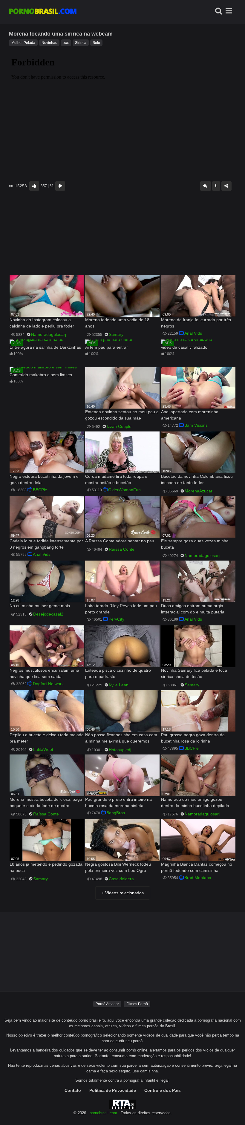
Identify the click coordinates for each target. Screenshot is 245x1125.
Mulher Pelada (23, 43)
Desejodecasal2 (48, 614)
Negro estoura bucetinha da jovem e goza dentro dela (44, 479)
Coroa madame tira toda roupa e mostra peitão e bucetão (116, 479)
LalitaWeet (43, 749)
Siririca (80, 43)
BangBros (115, 812)
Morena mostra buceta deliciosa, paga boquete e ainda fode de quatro (46, 802)
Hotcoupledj (120, 749)
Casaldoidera (121, 878)
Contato (73, 1090)
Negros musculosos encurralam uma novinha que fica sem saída (44, 673)
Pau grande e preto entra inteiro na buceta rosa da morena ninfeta (118, 802)
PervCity (116, 619)
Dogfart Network (48, 683)
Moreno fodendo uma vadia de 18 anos (117, 322)
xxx (66, 43)
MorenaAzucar (198, 491)
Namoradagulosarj (48, 334)
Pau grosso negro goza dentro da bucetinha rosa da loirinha (193, 737)
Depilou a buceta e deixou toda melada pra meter (47, 737)
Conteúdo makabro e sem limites (41, 374)
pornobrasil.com (103, 1113)
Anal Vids (193, 333)
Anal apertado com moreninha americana (189, 414)
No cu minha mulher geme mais (40, 605)
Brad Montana (197, 877)
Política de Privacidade (112, 1090)
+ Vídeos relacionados (123, 892)
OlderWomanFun (124, 489)
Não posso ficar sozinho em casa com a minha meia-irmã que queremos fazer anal (121, 738)
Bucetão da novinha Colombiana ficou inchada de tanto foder (197, 479)
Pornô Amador (107, 1004)
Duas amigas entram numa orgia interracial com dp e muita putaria (192, 608)
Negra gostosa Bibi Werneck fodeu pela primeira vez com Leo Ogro (118, 867)
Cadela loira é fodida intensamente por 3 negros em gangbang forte (46, 544)
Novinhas (49, 43)
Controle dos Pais (162, 1090)
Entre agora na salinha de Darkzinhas (45, 347)
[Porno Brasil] (42, 12)
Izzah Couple (119, 426)
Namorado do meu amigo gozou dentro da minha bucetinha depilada (195, 802)
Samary (116, 334)
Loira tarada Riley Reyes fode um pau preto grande (121, 608)
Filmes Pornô (137, 1004)
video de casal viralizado (184, 347)
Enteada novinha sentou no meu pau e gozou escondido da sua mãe (122, 414)
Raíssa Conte (121, 549)
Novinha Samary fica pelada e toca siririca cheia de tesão (194, 673)
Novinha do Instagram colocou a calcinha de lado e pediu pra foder (42, 322)
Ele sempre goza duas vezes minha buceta (195, 544)
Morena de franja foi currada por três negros (196, 322)
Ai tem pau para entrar (106, 347)
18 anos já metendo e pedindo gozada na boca (46, 867)
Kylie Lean (118, 684)
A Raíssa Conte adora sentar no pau (119, 540)
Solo (96, 43)
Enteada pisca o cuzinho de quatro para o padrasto (118, 673)
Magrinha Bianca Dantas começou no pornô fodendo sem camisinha (196, 867)
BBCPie (40, 489)
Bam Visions (196, 425)
